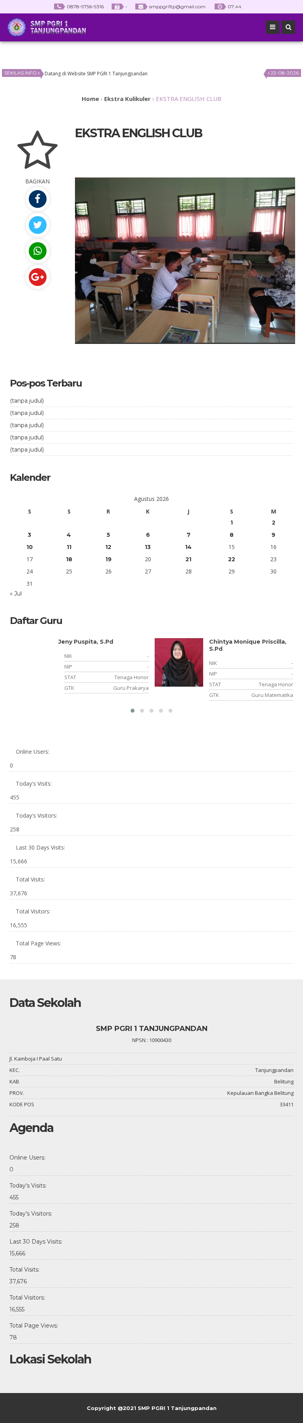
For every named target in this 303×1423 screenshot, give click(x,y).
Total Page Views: (38, 943)
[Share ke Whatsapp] (37, 251)
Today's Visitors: (36, 815)
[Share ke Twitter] (37, 225)
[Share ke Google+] (37, 277)
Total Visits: (30, 879)
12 (108, 547)
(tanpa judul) (27, 400)
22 (231, 559)
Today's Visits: (34, 783)
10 (29, 547)
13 (148, 547)
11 (69, 547)
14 (188, 547)
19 (108, 559)
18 (69, 559)
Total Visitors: (33, 911)
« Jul (16, 593)
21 (188, 559)
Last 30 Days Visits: (40, 847)
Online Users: (32, 751)
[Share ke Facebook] (37, 199)
